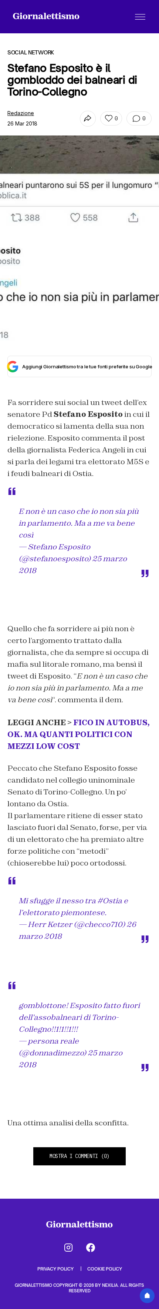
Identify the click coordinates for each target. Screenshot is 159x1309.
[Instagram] (68, 1247)
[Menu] (140, 16)
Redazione (20, 113)
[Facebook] (90, 1247)
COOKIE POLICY (104, 1269)
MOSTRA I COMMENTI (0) (79, 1156)
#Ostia (109, 900)
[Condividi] (88, 119)
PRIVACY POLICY (56, 1269)
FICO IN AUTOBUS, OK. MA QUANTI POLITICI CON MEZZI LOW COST (78, 734)
